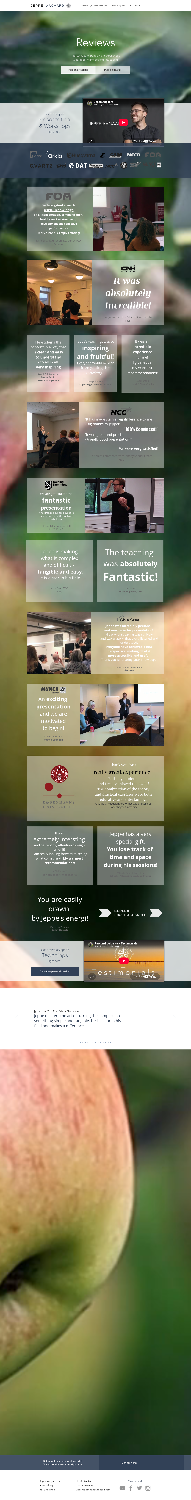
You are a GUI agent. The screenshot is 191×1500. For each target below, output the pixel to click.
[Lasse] (105, 1042)
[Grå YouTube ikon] (122, 1488)
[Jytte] (90, 1042)
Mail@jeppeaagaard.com (96, 1489)
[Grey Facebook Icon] (130, 1488)
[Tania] (108, 1042)
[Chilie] (85, 1042)
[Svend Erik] (100, 1042)
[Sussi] (82, 1042)
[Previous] (15, 1018)
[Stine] (80, 1042)
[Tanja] (110, 1042)
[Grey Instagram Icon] (147, 1488)
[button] (129, 1462)
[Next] (175, 1018)
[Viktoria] (95, 1042)
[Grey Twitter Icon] (139, 1488)
